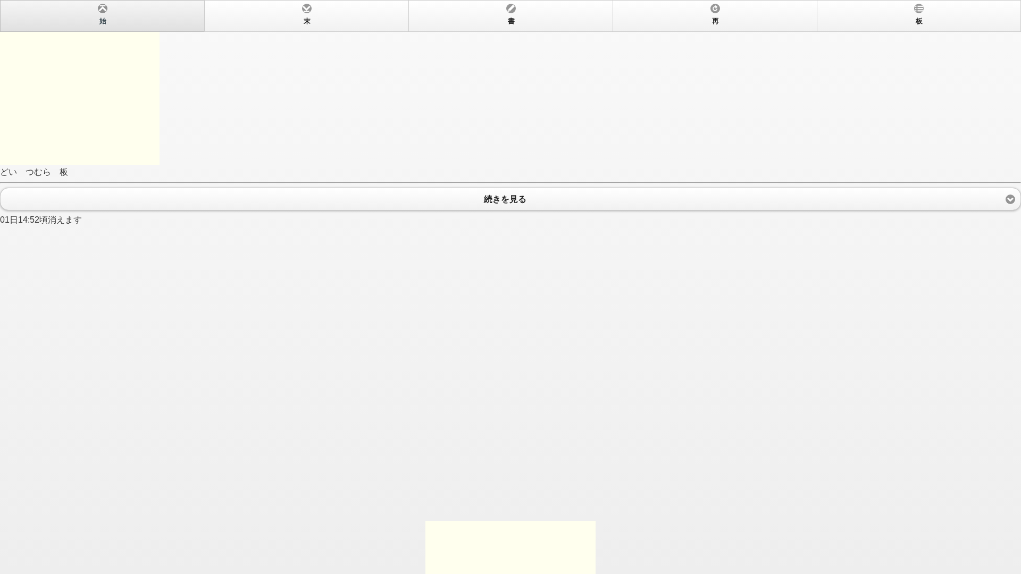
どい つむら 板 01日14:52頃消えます (461, 121)
